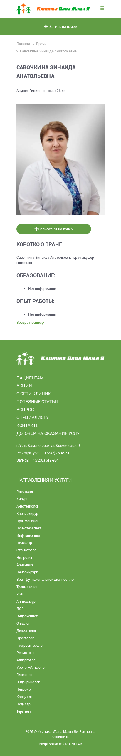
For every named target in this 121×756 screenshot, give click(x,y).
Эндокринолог (28, 682)
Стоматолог (26, 550)
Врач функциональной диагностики (45, 579)
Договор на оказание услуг (49, 433)
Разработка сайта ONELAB (60, 743)
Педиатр (23, 703)
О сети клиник (33, 393)
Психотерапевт (28, 528)
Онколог (23, 623)
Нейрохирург (26, 572)
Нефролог (24, 557)
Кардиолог (25, 696)
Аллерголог (25, 660)
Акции (24, 386)
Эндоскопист (26, 616)
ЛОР (19, 608)
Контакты (28, 425)
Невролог (24, 689)
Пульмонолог (27, 520)
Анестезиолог (27, 506)
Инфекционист (28, 535)
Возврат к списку (30, 322)
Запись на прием (62, 26)
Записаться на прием (55, 229)
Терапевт (23, 711)
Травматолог (27, 586)
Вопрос (25, 409)
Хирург (22, 498)
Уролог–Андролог (31, 667)
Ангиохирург (26, 601)
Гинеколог (24, 674)
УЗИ (19, 594)
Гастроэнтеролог (30, 645)
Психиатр (24, 542)
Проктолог (25, 638)
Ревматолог (26, 652)
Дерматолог (26, 630)
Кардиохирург (27, 513)
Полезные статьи (37, 401)
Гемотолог (24, 491)
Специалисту (32, 417)
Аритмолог (25, 564)
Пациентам (29, 378)
